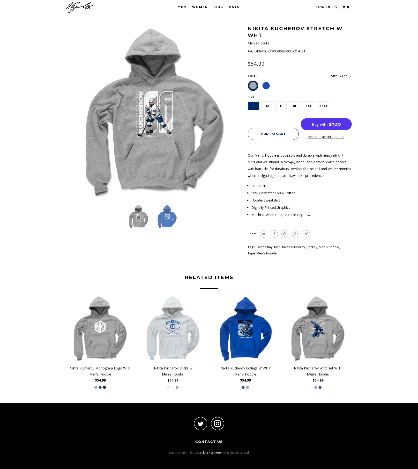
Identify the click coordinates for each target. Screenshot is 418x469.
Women (200, 7)
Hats (234, 7)
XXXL (323, 106)
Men (182, 7)
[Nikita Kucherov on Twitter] (201, 423)
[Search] (336, 7)
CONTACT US (209, 442)
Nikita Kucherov (293, 247)
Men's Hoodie (329, 247)
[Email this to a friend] (305, 234)
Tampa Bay (264, 247)
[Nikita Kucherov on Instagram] (217, 423)
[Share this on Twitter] (263, 234)
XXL (309, 106)
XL (295, 106)
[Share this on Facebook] (273, 234)
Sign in (323, 7)
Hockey (311, 247)
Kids (218, 7)
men (277, 247)
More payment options (326, 136)
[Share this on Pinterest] (284, 234)
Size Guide (339, 76)
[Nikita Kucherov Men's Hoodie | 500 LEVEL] (154, 112)
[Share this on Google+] (295, 234)
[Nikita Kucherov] (91, 7)
